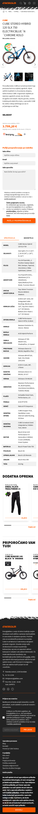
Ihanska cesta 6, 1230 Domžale (16, 672)
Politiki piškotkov (12, 793)
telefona (19, 657)
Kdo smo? (6, 755)
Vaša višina (6, 151)
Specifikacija (9, 238)
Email (5, 159)
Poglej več (31, 527)
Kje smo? (6, 758)
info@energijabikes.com (14, 678)
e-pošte (27, 657)
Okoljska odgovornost (10, 765)
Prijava (28, 729)
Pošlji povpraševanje (19, 220)
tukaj (8, 215)
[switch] (29, 3)
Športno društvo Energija (11, 768)
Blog (4, 743)
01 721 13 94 (9, 675)
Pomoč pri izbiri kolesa (11, 749)
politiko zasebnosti (14, 724)
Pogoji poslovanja (9, 760)
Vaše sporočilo (8, 167)
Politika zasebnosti (9, 763)
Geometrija (28, 238)
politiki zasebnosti (10, 199)
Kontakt (5, 746)
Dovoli (19, 810)
